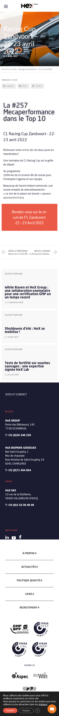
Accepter (10, 710)
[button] (52, 708)
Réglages (26, 710)
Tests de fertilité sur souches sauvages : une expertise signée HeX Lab (27, 366)
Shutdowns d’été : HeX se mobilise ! (25, 330)
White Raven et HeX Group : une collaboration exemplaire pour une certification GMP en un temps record (28, 292)
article (25, 149)
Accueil (4, 69)
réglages (43, 704)
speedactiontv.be (13, 197)
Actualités (13, 69)
